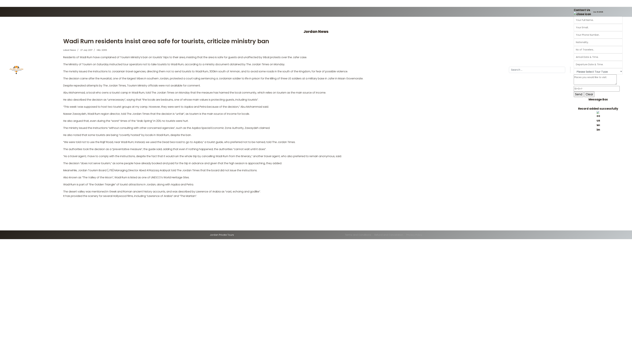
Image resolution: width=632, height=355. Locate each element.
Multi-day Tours (135, 70)
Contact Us (582, 10)
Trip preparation (170, 70)
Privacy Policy (414, 235)
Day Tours (114, 70)
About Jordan (94, 70)
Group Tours (72, 70)
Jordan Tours (51, 70)
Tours (154, 70)
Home (36, 70)
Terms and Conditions (358, 235)
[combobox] (537, 70)
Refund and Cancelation (388, 235)
